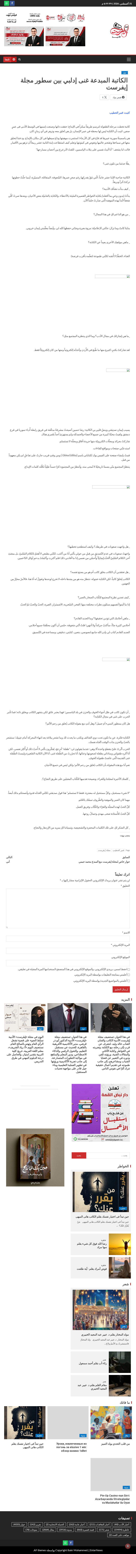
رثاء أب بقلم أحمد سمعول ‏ (92, 1363)
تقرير (35, 1524)
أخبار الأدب (121, 1524)
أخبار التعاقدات (99, 1524)
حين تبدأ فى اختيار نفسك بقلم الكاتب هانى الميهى (102, 1216)
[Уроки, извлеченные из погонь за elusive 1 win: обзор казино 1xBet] (68, 1422)
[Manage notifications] (128, 1546)
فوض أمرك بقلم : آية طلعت (92, 1268)
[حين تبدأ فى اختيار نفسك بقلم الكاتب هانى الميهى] (101, 1192)
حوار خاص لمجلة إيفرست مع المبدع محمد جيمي (104, 859)
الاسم (126, 932)
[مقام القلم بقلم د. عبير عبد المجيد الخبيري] (120, 1385)
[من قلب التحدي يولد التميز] (111, 1422)
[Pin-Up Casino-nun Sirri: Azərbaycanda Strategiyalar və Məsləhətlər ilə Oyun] (111, 1474)
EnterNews (96, 1550)
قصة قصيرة (85, 1529)
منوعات (31, 1529)
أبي (9, 859)
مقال (126, 1436)
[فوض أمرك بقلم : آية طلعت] (120, 1267)
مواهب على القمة (119, 1535)
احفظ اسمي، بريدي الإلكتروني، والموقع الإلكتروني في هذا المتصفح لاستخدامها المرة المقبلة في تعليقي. (72, 969)
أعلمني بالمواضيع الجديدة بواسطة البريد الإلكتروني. (100, 980)
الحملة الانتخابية (55, 1524)
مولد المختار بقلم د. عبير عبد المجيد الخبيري (105, 1334)
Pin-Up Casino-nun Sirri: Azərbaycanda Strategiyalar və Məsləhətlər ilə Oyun (112, 1499)
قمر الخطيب (118, 850)
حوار (124, 73)
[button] (128, 59)
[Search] (19, 59)
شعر (123, 1326)
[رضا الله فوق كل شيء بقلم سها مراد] (120, 1244)
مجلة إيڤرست (104, 850)
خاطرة (123, 1208)
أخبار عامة (77, 1524)
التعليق (125, 885)
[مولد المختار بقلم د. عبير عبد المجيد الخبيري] (101, 1310)
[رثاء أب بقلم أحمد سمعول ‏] (120, 1362)
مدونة (83, 1436)
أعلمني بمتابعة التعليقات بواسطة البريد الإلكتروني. (100, 974)
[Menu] (128, 59)
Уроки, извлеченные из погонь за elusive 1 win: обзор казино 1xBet (71, 1447)
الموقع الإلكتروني (120, 957)
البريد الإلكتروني (120, 944)
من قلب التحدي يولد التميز (115, 1443)
